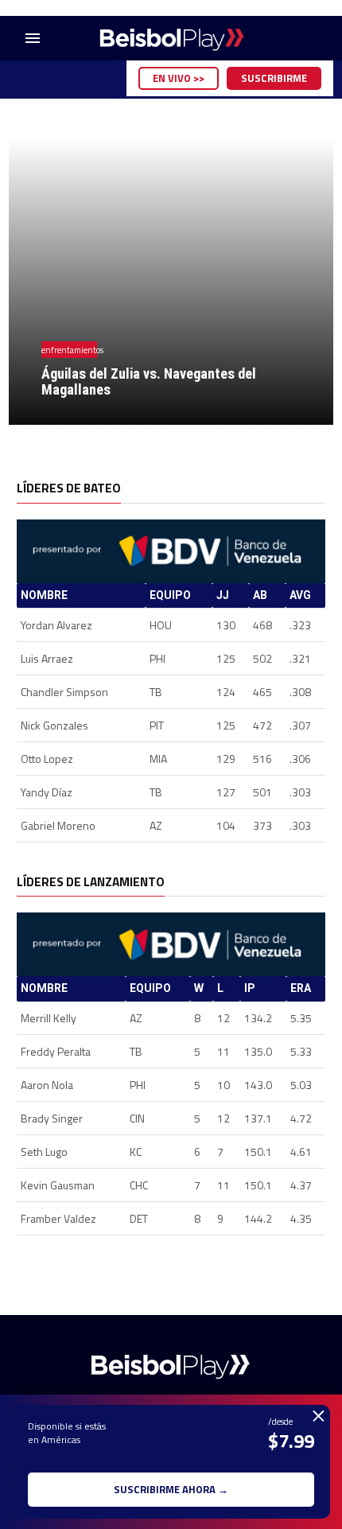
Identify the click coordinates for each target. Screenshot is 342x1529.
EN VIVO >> (178, 78)
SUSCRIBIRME (274, 78)
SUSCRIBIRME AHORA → (171, 1489)
